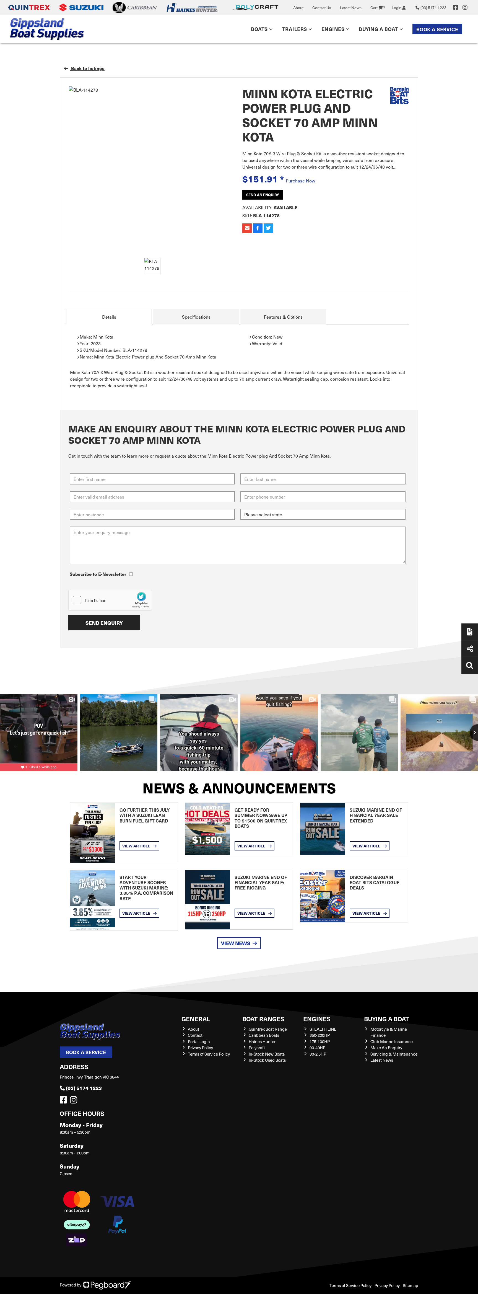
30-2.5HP (318, 1054)
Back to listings (87, 68)
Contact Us (321, 8)
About (298, 8)
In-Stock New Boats (267, 1054)
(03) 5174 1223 (84, 1087)
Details (109, 316)
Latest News (351, 8)
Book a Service (437, 29)
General (195, 1018)
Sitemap (410, 1285)
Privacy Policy (200, 1048)
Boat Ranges (263, 1018)
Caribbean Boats (264, 1035)
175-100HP (320, 1041)
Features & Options (283, 316)
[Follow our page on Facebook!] (455, 7)
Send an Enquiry (262, 194)
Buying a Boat (386, 1018)
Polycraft (257, 1048)
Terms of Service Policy (209, 1054)
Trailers (294, 28)
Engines (317, 1018)
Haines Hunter (262, 1041)
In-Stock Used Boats (267, 1060)
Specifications (196, 316)
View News (235, 943)
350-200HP (320, 1035)
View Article (136, 846)
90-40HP (317, 1048)
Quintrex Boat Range (268, 1029)
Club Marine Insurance (391, 1041)
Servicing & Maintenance (393, 1054)
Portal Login (199, 1041)
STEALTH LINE (323, 1029)
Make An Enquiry (386, 1048)
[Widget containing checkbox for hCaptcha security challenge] (110, 600)
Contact (195, 1035)
